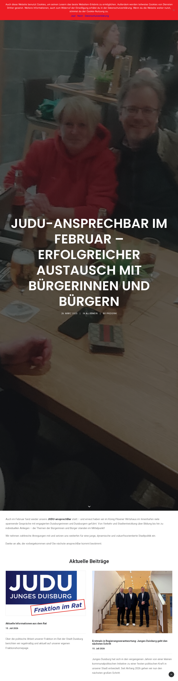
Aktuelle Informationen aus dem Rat (26, 623)
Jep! (73, 15)
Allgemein (92, 313)
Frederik (112, 313)
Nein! (80, 15)
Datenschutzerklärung (97, 15)
